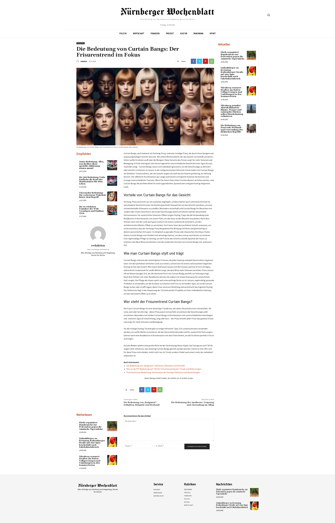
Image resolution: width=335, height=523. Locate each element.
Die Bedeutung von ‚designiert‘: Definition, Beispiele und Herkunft (155, 365)
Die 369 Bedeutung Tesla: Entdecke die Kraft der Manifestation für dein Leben (92, 180)
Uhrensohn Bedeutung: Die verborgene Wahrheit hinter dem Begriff (92, 195)
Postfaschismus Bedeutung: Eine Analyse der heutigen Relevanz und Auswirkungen (163, 372)
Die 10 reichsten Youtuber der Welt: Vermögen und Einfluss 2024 (91, 210)
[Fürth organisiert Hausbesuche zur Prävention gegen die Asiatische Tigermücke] (112, 426)
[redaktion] (78, 61)
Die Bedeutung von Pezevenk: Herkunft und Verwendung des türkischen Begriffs (232, 128)
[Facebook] (193, 61)
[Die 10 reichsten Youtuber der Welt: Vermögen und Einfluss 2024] (112, 210)
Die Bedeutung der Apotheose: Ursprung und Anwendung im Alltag (192, 403)
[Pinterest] (205, 61)
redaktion (83, 61)
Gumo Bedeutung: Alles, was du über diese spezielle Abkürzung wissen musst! (91, 165)
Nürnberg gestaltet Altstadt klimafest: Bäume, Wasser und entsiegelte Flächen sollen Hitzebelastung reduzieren (232, 111)
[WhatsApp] (211, 61)
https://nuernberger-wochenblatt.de (98, 249)
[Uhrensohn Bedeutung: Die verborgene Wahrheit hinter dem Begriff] (112, 196)
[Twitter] (199, 61)
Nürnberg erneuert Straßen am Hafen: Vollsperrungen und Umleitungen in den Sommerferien (89, 460)
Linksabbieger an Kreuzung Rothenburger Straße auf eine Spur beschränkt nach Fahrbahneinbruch (92, 442)
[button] (268, 15)
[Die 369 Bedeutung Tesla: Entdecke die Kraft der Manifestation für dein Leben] (112, 181)
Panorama (80, 43)
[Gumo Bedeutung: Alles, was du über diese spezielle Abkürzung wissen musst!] (112, 165)
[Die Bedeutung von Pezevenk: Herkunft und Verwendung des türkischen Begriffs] (251, 128)
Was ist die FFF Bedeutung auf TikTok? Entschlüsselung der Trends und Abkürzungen (163, 369)
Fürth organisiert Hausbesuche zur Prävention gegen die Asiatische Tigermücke (91, 425)
